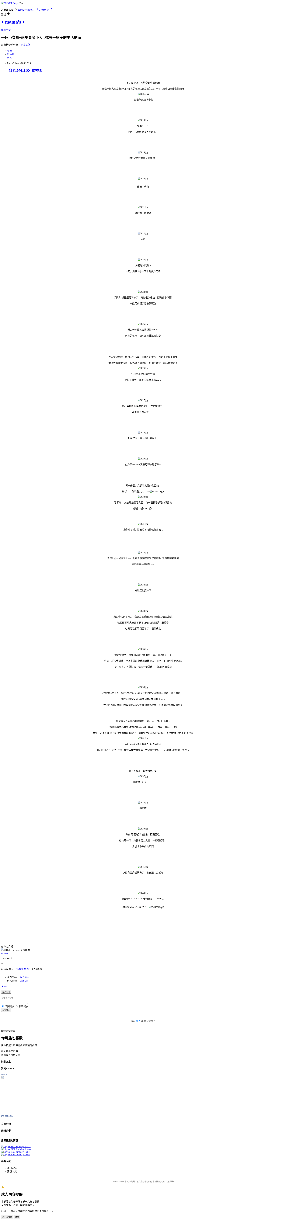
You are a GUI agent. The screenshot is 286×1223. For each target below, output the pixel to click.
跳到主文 (6, 30)
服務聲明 (171, 1181)
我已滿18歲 (7, 1217)
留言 (26, 969)
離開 (17, 1217)
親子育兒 (24, 977)
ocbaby (4, 953)
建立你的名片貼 (7, 1116)
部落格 (10, 54)
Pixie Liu (4, 1075)
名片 (9, 58)
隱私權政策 (160, 1181)
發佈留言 (6, 1010)
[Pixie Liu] (10, 1113)
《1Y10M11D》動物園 (24, 70)
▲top (4, 986)
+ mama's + (13, 22)
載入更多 (6, 992)
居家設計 (25, 45)
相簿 (9, 50)
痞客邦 (20, 969)
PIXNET (120, 1181)
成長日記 (24, 981)
